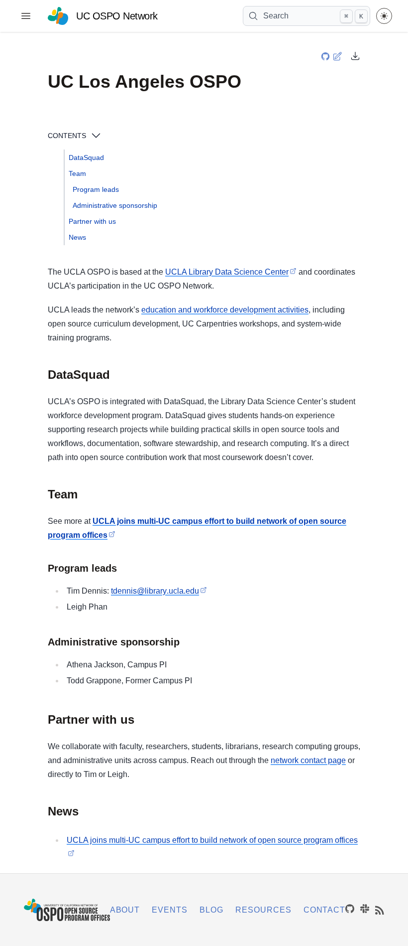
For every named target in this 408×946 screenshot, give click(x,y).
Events (170, 910)
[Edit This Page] (338, 55)
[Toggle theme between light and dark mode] (384, 16)
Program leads (96, 189)
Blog (211, 910)
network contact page (308, 760)
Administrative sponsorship (115, 205)
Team (77, 173)
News (77, 237)
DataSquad (86, 157)
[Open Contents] (96, 136)
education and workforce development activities (224, 310)
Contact (325, 910)
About (125, 910)
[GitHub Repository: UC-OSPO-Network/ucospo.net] (326, 55)
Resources (263, 910)
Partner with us (92, 221)
